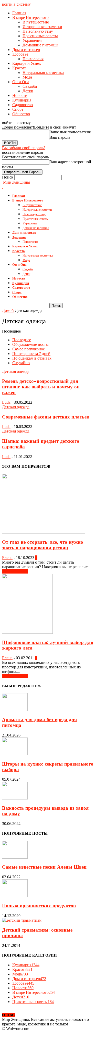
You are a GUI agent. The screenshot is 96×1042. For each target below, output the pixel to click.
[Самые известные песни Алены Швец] (15, 857)
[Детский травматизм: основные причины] (21, 920)
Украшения (32, 40)
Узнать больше (15, 571)
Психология (33, 59)
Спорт (17, 109)
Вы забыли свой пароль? (23, 148)
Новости (19, 95)
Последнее (21, 340)
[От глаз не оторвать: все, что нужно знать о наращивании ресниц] (43, 532)
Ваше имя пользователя (70, 132)
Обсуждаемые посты (30, 344)
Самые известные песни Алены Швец (44, 867)
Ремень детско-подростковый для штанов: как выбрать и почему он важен (41, 386)
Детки (28, 91)
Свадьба (30, 86)
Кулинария (21, 100)
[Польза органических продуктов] (15, 896)
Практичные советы (40, 36)
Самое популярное (28, 349)
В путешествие (36, 22)
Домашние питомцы (40, 45)
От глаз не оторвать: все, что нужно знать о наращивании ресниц (42, 545)
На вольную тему (38, 31)
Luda (6, 402)
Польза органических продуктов (39, 906)
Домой (8, 310)
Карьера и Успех (26, 63)
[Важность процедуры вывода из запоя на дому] (15, 798)
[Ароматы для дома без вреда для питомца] (15, 709)
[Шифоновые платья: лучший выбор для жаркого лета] (27, 632)
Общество (21, 114)
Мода (27, 77)
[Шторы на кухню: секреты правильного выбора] (15, 754)
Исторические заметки (42, 26)
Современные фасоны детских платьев (45, 417)
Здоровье (20, 54)
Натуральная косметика (43, 72)
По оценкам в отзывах (31, 358)
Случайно (21, 363)
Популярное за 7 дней (31, 353)
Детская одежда (15, 371)
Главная (19, 13)
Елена (7, 557)
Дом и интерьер (26, 49)
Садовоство (22, 105)
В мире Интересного (30, 17)
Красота (19, 68)
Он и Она (20, 82)
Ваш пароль (59, 137)
